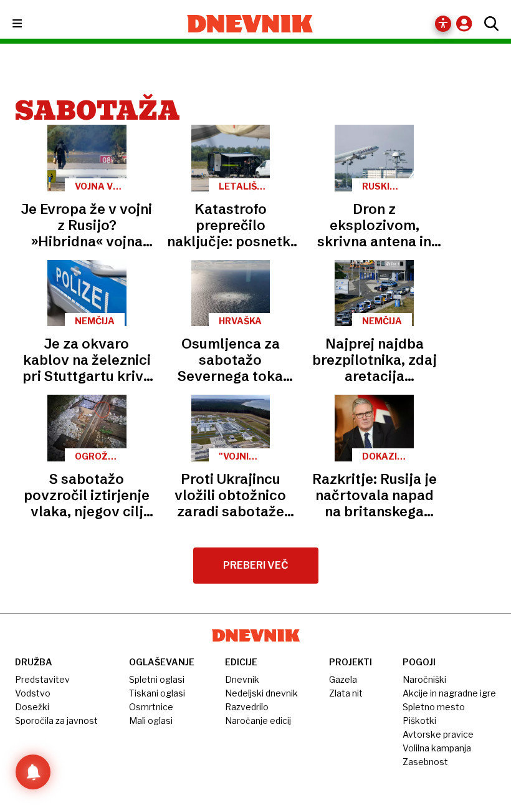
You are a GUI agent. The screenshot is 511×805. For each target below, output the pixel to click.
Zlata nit (346, 693)
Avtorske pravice (438, 734)
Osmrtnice (151, 706)
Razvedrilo (247, 706)
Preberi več (256, 565)
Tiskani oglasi (157, 693)
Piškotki (419, 720)
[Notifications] (33, 771)
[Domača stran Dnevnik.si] (250, 23)
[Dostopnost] (443, 24)
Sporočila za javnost (56, 720)
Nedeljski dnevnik (261, 693)
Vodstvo (32, 693)
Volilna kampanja (437, 748)
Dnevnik (242, 679)
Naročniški (424, 679)
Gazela (343, 679)
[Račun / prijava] (467, 23)
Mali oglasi (151, 720)
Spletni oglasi (156, 679)
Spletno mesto (434, 706)
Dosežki (32, 706)
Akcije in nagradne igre (449, 693)
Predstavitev (42, 679)
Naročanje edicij (258, 720)
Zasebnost (425, 761)
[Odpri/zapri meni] (28, 24)
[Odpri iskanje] (488, 23)
